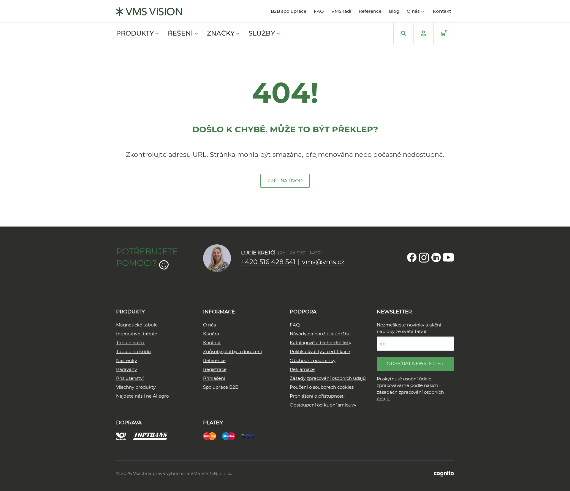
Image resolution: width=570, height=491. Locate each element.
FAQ (319, 11)
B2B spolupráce (288, 11)
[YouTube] (448, 257)
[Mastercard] (212, 435)
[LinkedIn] (436, 257)
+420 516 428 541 (268, 262)
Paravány (126, 369)
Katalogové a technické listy (320, 342)
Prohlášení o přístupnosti (317, 396)
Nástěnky (126, 360)
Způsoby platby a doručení (232, 351)
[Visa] (250, 435)
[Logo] (149, 11)
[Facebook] (412, 257)
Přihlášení (214, 378)
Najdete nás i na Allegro (142, 396)
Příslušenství (130, 378)
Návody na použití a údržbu (320, 334)
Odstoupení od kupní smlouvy (323, 405)
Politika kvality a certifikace (320, 351)
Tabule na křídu (133, 351)
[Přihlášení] (423, 33)
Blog (394, 11)
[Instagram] (424, 257)
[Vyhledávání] (403, 33)
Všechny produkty (136, 387)
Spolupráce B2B (220, 387)
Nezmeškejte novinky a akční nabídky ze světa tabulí (409, 328)
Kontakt (442, 11)
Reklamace (302, 369)
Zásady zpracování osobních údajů (328, 378)
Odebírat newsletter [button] (415, 363)
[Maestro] (231, 435)
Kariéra (211, 334)
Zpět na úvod (285, 181)
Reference (370, 11)
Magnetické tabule (137, 325)
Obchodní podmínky (312, 360)
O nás (413, 11)
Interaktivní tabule (136, 334)
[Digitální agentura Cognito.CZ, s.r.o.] (444, 473)
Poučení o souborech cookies (322, 387)
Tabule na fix (130, 342)
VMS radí (341, 11)
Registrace (215, 369)
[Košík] (444, 33)
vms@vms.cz (323, 262)
